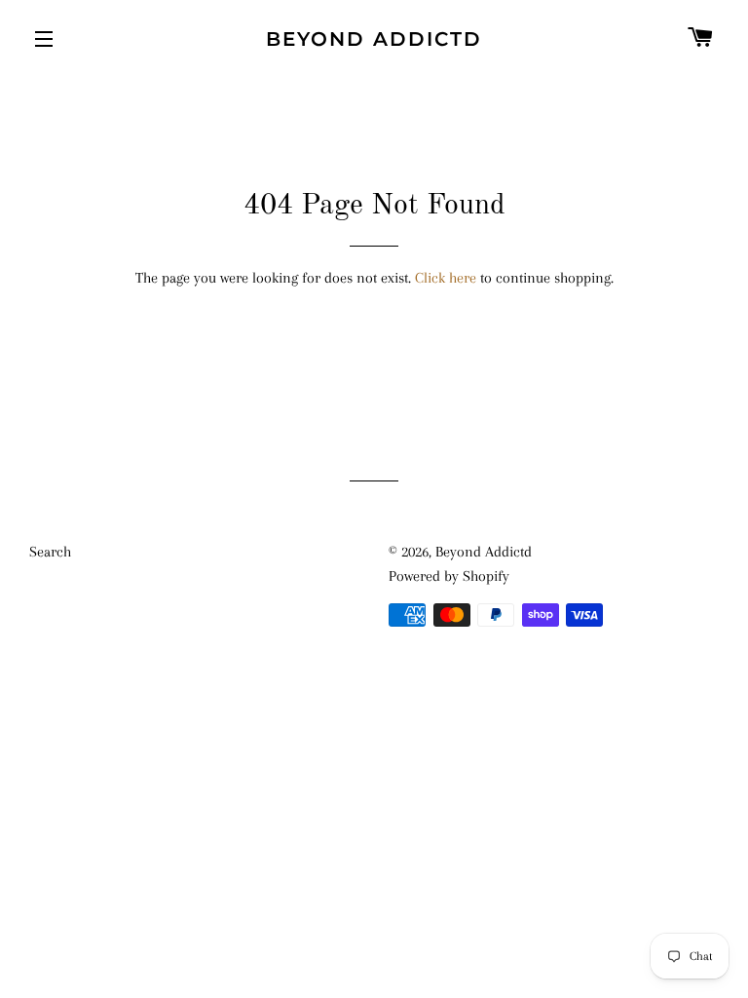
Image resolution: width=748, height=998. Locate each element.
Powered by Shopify (449, 576)
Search (50, 551)
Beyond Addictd (374, 39)
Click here (445, 278)
